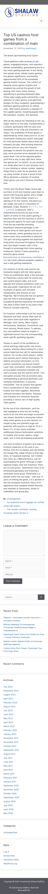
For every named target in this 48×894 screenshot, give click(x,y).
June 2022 (8, 714)
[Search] (41, 597)
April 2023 (8, 698)
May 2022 (8, 718)
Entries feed (9, 856)
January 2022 (9, 734)
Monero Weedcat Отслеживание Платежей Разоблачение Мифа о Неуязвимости (19, 627)
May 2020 (8, 813)
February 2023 (10, 702)
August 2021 (9, 754)
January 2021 (9, 781)
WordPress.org (10, 863)
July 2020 (8, 805)
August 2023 (9, 694)
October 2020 (10, 793)
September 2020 (11, 797)
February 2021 (10, 778)
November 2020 (11, 789)
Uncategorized (13, 499)
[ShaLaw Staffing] (21, 12)
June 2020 (8, 809)
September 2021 (11, 750)
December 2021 (10, 738)
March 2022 (9, 726)
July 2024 (8, 687)
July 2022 (8, 710)
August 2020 (9, 801)
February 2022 (10, 730)
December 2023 (11, 691)
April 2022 (8, 722)
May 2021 (8, 766)
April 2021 (8, 770)
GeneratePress (24, 890)
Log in (6, 852)
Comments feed (11, 860)
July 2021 (7, 758)
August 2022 (9, 706)
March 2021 (8, 774)
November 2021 (10, 742)
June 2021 (8, 762)
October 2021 (9, 746)
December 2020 (11, 785)
